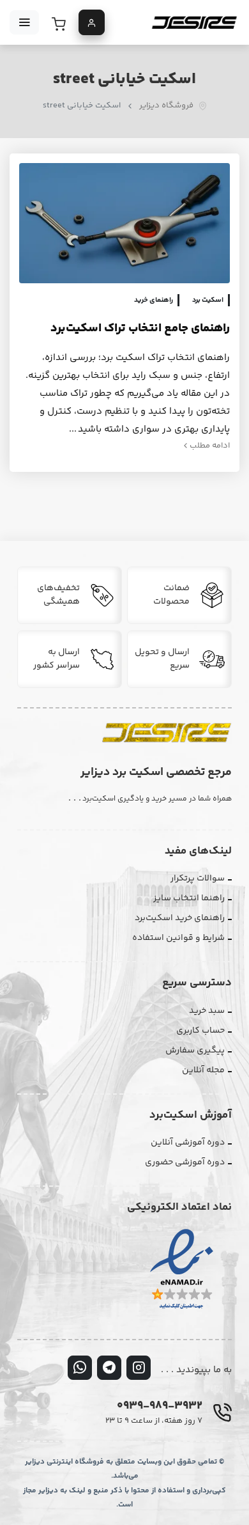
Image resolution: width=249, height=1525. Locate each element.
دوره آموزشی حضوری (185, 1162)
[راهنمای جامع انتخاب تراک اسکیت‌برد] (124, 223)
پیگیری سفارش (195, 1051)
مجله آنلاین (203, 1070)
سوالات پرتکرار (197, 879)
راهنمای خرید (153, 300)
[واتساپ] (80, 1368)
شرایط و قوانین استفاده (178, 938)
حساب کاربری (200, 1031)
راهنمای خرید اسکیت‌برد (180, 918)
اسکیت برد (207, 300)
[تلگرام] (109, 1368)
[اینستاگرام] (138, 1368)
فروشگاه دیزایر (166, 106)
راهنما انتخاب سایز (189, 898)
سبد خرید (207, 1011)
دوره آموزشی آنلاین (188, 1143)
